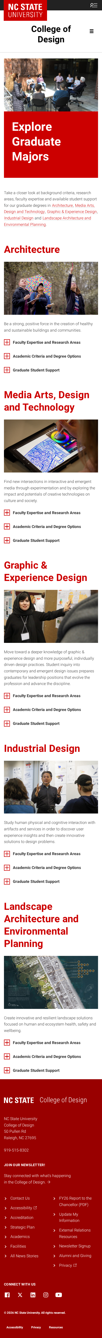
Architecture (62, 205)
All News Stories (24, 1256)
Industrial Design (18, 218)
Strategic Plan (22, 1227)
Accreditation (21, 1217)
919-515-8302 (16, 1150)
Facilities (18, 1246)
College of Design (51, 34)
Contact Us (20, 1198)
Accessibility (14, 1327)
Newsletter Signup (75, 1246)
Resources (56, 1327)
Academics (20, 1236)
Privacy (36, 1327)
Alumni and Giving (75, 1255)
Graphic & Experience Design (72, 211)
